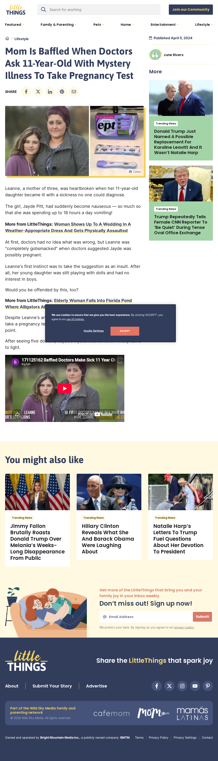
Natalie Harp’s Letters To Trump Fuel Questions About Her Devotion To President (178, 539)
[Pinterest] (208, 686)
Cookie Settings (94, 330)
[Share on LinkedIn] (50, 92)
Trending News (166, 123)
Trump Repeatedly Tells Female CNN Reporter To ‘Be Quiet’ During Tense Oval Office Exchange (180, 225)
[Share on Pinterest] (62, 92)
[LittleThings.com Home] (15, 9)
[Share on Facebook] (26, 92)
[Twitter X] (169, 686)
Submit (202, 616)
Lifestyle (21, 39)
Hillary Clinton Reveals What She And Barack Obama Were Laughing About (108, 539)
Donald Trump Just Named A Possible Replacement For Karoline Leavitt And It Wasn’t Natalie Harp (178, 142)
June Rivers (174, 54)
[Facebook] (157, 686)
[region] (110, 323)
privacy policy (184, 627)
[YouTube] (195, 686)
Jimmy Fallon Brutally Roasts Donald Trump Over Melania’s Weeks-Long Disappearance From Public (37, 542)
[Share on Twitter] (38, 92)
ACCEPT (125, 330)
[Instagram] (182, 686)
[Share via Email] (74, 92)
